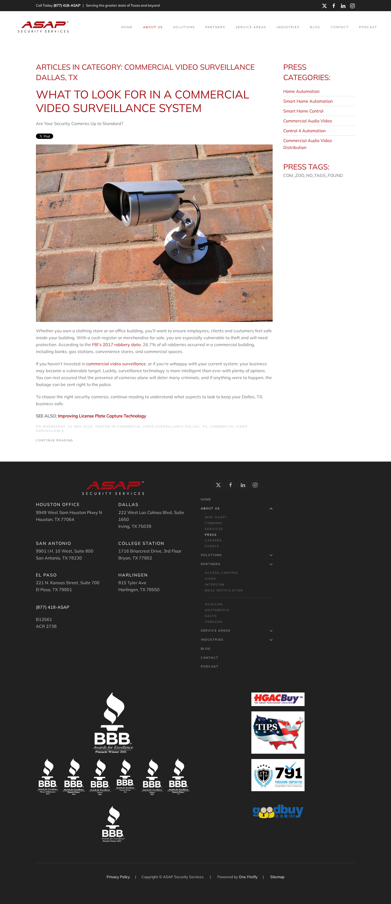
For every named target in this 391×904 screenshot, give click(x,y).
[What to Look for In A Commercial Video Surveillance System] (154, 232)
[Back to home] (44, 27)
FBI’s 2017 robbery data (116, 344)
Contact (340, 27)
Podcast (368, 27)
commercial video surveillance (116, 363)
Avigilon (214, 604)
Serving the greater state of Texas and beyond (123, 5)
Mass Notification (224, 590)
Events (212, 546)
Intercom (214, 584)
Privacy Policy (119, 876)
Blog (315, 27)
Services (214, 529)
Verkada (214, 622)
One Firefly (248, 876)
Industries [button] (288, 27)
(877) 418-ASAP (66, 5)
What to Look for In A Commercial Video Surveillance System (142, 101)
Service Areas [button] (251, 27)
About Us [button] (153, 27)
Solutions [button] (184, 27)
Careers (213, 540)
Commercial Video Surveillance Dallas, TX (162, 426)
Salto (211, 616)
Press (211, 535)
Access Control (222, 573)
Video (210, 578)
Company (214, 523)
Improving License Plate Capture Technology (102, 415)
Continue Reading (54, 440)
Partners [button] (215, 27)
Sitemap (277, 876)
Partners (211, 564)
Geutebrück (217, 610)
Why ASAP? (216, 517)
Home (127, 27)
